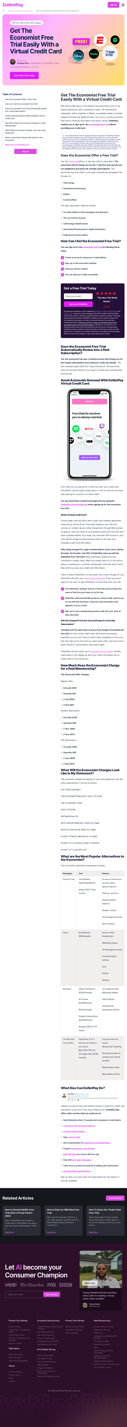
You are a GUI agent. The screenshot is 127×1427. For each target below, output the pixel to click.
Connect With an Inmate (103, 1327)
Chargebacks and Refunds (48, 1341)
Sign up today (51, 1294)
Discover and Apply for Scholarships (46, 1372)
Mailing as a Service (102, 1330)
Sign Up (113, 5)
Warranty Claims (15, 1343)
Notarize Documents (102, 1344)
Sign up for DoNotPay (78, 304)
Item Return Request (45, 1335)
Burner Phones (14, 1327)
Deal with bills (69, 1154)
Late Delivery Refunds (46, 1332)
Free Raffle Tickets (44, 1358)
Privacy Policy (68, 313)
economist (73, 161)
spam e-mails (74, 1137)
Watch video (90, 1283)
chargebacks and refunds (83, 1148)
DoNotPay (13, 5)
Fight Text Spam (15, 1357)
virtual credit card (79, 504)
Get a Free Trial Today (24, 75)
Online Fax (98, 1333)
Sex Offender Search (102, 1367)
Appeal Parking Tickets (74, 1327)
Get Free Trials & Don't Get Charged (26, 23)
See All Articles (115, 1198)
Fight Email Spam (16, 1354)
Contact (12, 1381)
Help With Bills (42, 1365)
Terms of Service (15, 1372)
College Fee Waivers (45, 1368)
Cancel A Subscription (46, 1338)
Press (11, 1378)
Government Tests (101, 1341)
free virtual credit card (95, 578)
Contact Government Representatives (102, 1357)
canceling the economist (102, 651)
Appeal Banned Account (47, 1344)
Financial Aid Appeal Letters (48, 1376)
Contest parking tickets (74, 1131)
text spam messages (81, 1160)
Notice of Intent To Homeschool (106, 1364)
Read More (9, 1232)
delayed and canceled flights (97, 1143)
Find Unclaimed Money (46, 1362)
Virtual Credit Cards (17, 1335)
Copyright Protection (73, 1330)
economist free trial (98, 124)
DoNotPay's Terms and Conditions (106, 311)
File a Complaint (71, 1333)
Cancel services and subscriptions (79, 1126)
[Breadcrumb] (3, 11)
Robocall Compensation (18, 1361)
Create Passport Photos (103, 1361)
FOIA (96, 1347)
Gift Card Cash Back (45, 1355)
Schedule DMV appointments (76, 1171)
